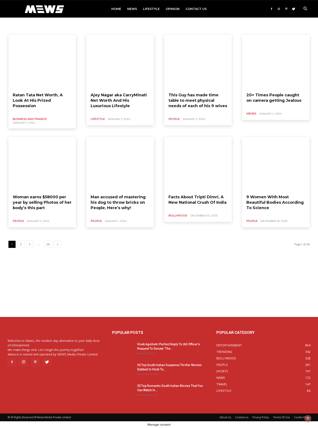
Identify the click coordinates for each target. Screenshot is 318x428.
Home (15, 24)
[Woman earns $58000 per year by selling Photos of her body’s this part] (42, 164)
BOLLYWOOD (178, 215)
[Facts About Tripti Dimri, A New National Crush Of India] (198, 164)
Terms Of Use (281, 417)
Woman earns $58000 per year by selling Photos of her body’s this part (42, 202)
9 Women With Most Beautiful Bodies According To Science (275, 202)
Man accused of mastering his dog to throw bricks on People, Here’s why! (118, 202)
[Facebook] (271, 9)
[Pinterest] (286, 9)
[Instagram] (279, 9)
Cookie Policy (302, 417)
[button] (305, 9)
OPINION (173, 9)
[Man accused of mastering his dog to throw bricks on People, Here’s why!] (120, 164)
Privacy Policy (260, 417)
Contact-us (241, 417)
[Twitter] (293, 9)
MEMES (251, 113)
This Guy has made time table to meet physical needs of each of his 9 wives (198, 100)
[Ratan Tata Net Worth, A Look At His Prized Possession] (42, 62)
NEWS (132, 9)
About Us (225, 417)
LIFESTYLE (151, 9)
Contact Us (196, 9)
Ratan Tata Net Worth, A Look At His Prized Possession (38, 100)
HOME (116, 9)
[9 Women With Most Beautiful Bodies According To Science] (276, 164)
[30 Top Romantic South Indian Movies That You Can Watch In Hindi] (123, 391)
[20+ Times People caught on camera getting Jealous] (276, 62)
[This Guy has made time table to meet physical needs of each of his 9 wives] (198, 62)
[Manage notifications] (307, 418)
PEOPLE (174, 119)
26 (48, 244)
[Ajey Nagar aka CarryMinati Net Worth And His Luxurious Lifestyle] (120, 62)
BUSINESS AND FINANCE (30, 119)
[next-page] (57, 244)
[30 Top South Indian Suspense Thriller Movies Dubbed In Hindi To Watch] (123, 370)
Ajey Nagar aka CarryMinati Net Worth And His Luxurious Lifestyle (119, 100)
